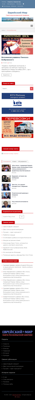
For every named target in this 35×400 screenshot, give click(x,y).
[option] (20, 2)
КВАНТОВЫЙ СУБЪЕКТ (11, 227)
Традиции (6, 351)
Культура (6, 355)
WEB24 (18, 397)
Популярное (7, 161)
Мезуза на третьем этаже (11, 240)
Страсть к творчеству (14, 1)
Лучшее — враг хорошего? (12, 232)
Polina (10, 62)
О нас (3, 4)
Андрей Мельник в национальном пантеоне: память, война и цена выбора (18, 267)
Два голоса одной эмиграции (13, 229)
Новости (6, 344)
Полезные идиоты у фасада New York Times (18, 255)
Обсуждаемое (22, 161)
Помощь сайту (8, 384)
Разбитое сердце (9, 235)
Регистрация (6, 6)
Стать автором (11, 4)
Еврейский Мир (17, 12)
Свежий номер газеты (10, 149)
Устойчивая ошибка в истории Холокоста (17, 237)
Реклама (19, 4)
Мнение (6, 348)
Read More (6, 75)
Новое (14, 161)
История (6, 353)
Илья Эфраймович (9, 271)
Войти (14, 6)
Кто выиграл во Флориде (11, 252)
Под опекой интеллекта (20, 201)
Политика (6, 346)
